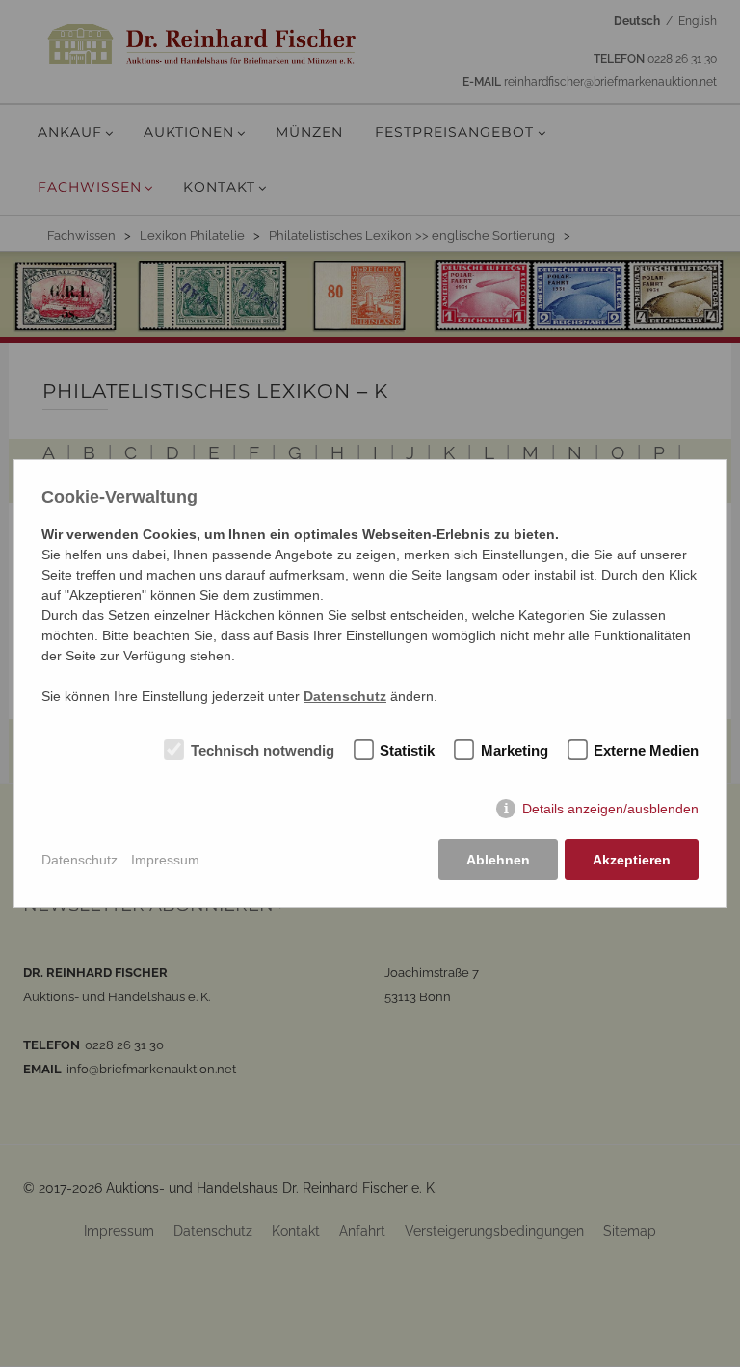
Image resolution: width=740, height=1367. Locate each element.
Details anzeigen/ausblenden (610, 808)
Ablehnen (498, 859)
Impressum (165, 859)
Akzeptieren (632, 859)
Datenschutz (79, 859)
